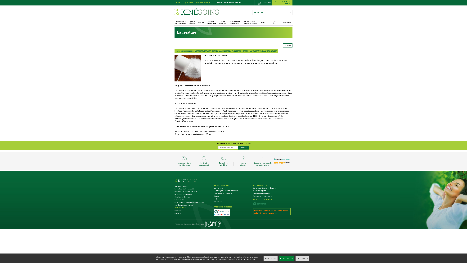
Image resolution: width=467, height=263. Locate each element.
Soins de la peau (222, 22)
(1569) (288, 163)
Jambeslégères (192, 22)
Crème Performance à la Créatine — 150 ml (193, 134)
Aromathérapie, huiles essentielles (250, 22)
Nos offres (287, 22)
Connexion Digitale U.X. (192, 224)
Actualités (178, 3)
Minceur (201, 22)
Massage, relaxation (211, 22)
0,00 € (287, 3)
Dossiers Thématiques (195, 3)
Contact (207, 3)
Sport (262, 22)
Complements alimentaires (235, 22)
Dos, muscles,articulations (180, 22)
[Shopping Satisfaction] (282, 159)
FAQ (184, 3)
